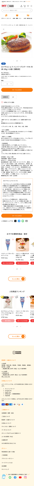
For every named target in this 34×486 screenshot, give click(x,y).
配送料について (4, 77)
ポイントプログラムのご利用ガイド (11, 433)
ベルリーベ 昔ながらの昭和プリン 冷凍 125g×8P (22, 255)
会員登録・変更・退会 (8, 413)
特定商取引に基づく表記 (8, 452)
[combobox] (15, 10)
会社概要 (4, 466)
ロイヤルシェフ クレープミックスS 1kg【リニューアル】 (7, 313)
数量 (2, 80)
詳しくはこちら (6, 376)
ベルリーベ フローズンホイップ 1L (7, 254)
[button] (31, 6)
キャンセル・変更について (9, 426)
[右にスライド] (20, 61)
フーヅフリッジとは (7, 462)
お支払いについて (6, 423)
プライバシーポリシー (8, 458)
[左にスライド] (13, 61)
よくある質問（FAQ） (8, 436)
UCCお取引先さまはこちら (9, 443)
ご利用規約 (5, 455)
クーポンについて (6, 430)
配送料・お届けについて (8, 420)
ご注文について (6, 416)
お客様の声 (5, 440)
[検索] (30, 10)
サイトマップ (5, 469)
